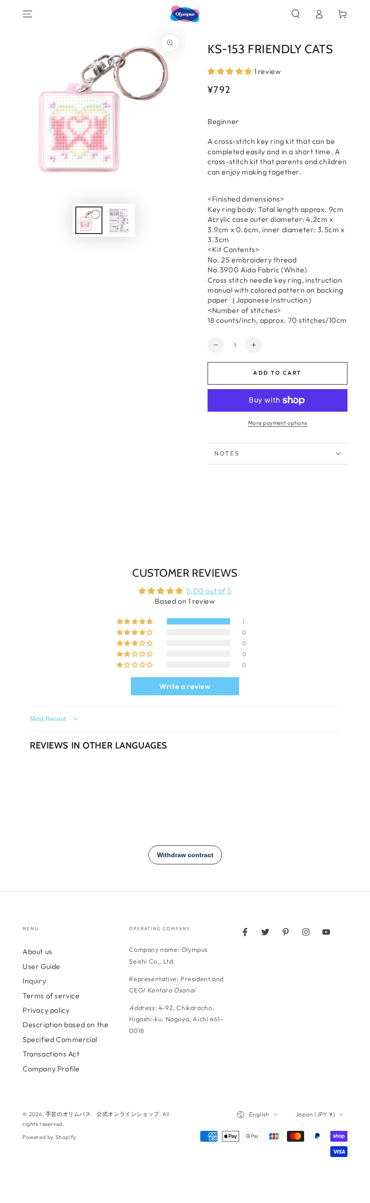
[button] (295, 14)
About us (37, 951)
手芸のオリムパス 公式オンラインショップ (102, 1114)
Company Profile (51, 1068)
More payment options (277, 422)
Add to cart (277, 372)
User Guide (41, 966)
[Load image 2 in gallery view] (118, 220)
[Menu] (27, 14)
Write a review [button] (184, 686)
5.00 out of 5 (208, 590)
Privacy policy (46, 1010)
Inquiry (34, 980)
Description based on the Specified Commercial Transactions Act (65, 1039)
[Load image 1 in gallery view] (88, 220)
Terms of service (51, 995)
